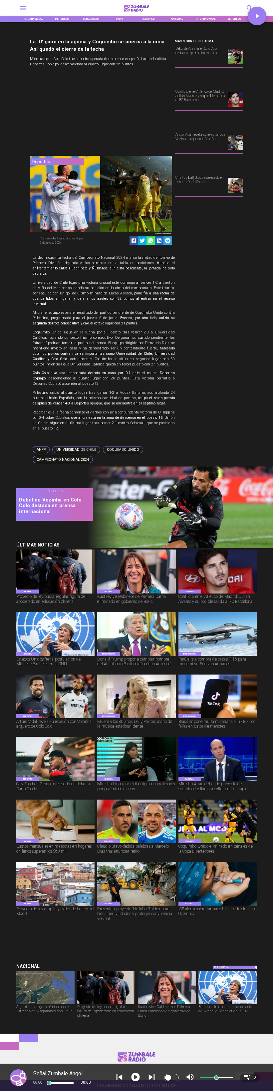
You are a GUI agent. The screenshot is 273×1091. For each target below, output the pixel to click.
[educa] (55, 593)
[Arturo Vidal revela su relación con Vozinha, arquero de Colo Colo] (235, 149)
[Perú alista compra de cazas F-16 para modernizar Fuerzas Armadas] (217, 655)
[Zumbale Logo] (136, 12)
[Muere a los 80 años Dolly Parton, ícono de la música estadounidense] (136, 718)
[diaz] (136, 843)
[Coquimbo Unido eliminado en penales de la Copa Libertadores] (217, 843)
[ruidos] (136, 905)
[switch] (171, 1077)
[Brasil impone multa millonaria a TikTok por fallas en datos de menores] (217, 718)
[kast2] (136, 593)
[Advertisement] (80, 112)
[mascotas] (55, 843)
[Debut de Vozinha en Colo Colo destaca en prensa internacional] (235, 63)
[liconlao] (136, 780)
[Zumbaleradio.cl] (23, 12)
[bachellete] (55, 655)
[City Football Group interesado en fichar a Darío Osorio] (235, 192)
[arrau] (217, 780)
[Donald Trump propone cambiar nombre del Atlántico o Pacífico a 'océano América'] (136, 655)
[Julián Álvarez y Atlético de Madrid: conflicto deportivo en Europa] (235, 106)
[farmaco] (217, 905)
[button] (41, 449)
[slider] (49, 1083)
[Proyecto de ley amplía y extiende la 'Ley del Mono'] (55, 905)
